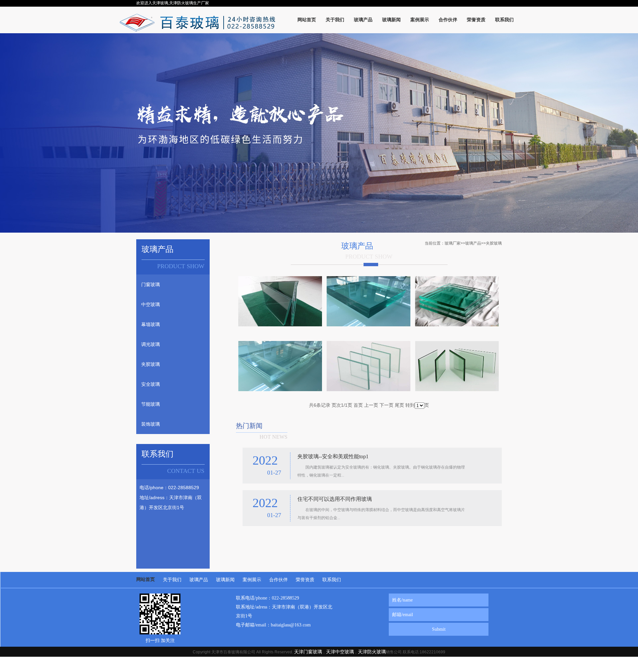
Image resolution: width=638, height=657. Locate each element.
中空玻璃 (150, 304)
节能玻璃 (150, 404)
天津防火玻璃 (372, 651)
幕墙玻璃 (150, 324)
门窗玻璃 (150, 284)
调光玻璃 (150, 344)
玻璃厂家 (453, 243)
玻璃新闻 (225, 579)
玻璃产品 (473, 243)
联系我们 (331, 579)
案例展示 (252, 579)
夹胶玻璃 (150, 364)
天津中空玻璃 (340, 651)
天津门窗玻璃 (308, 651)
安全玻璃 (150, 384)
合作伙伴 (278, 579)
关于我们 (172, 579)
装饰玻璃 (150, 424)
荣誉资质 (305, 579)
